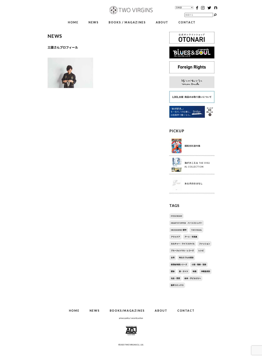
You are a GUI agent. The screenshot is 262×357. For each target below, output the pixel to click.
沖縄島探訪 (205, 271)
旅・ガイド (183, 271)
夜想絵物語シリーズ (179, 264)
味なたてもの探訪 (186, 257)
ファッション (204, 244)
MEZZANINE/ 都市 (178, 230)
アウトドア (175, 237)
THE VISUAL (196, 230)
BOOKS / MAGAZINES (127, 22)
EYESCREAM (176, 216)
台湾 (173, 257)
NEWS (94, 22)
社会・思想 (175, 278)
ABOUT (162, 22)
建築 (173, 271)
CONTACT (187, 22)
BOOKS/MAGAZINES (127, 310)
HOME (73, 22)
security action (137, 318)
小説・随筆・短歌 (199, 264)
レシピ (201, 250)
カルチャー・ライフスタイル (183, 244)
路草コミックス (177, 285)
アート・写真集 (191, 237)
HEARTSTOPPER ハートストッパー (186, 223)
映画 (194, 271)
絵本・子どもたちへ (193, 278)
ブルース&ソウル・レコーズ (182, 250)
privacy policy (124, 318)
